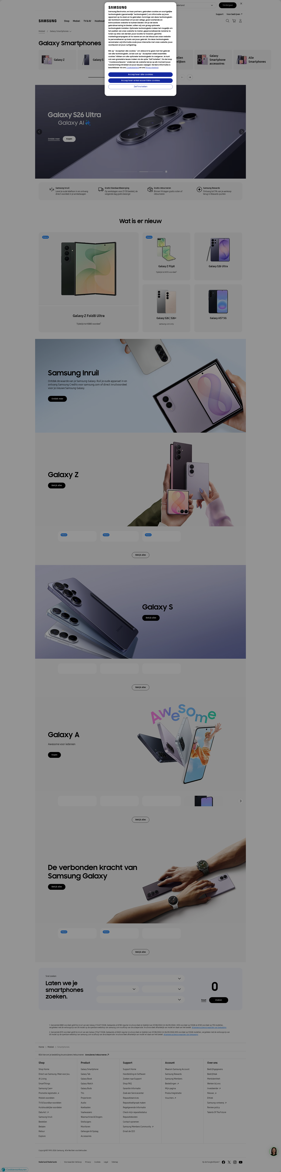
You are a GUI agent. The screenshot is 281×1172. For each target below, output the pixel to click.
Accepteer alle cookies (140, 74)
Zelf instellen (140, 87)
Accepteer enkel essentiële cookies (140, 80)
